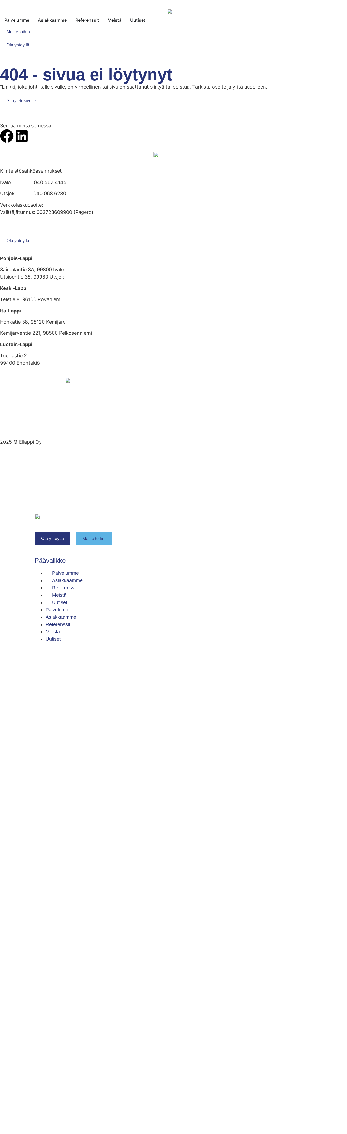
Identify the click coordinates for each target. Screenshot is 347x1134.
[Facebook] (7, 136)
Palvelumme (65, 573)
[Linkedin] (21, 136)
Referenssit (64, 587)
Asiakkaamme (67, 580)
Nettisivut (57, 442)
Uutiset (59, 602)
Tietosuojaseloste (20, 230)
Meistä (59, 595)
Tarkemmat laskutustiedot (30, 223)
